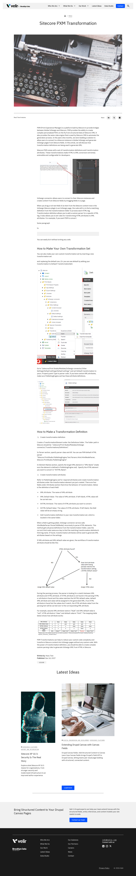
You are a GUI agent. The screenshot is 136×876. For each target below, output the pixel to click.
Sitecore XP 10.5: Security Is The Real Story (31, 757)
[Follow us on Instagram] (107, 846)
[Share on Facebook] (119, 117)
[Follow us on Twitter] (110, 846)
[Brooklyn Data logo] (24, 6)
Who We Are (45, 840)
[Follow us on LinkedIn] (103, 846)
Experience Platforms (29, 747)
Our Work (44, 848)
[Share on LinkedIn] (108, 117)
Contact (120, 6)
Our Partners (73, 844)
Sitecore (41, 662)
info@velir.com (109, 840)
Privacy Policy (104, 868)
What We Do (45, 844)
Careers (71, 848)
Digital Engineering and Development (76, 740)
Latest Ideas (96, 6)
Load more (68, 788)
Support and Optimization (30, 749)
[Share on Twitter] (114, 117)
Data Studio (108, 6)
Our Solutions (73, 840)
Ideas (70, 16)
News (70, 852)
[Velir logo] (12, 6)
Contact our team (78, 820)
